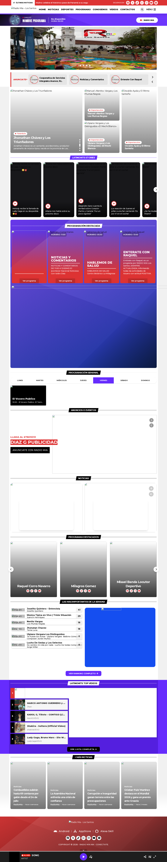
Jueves (83, 380)
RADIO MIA (149, 20)
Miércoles (62, 380)
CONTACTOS (127, 9)
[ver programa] (28, 396)
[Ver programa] (29, 257)
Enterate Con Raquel (90, 79)
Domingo (145, 380)
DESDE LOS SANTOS (25, 450)
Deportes (67, 9)
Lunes (20, 380)
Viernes (103, 380)
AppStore (85, 831)
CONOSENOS (100, 9)
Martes (39, 380)
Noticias (53, 9)
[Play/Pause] (83, 856)
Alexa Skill (107, 831)
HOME (42, 9)
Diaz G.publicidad (130, 79)
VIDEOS (114, 9)
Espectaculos (97, 110)
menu (149, 9)
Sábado (124, 380)
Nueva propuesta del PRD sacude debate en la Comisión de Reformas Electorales (75, 3)
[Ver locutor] (33, 569)
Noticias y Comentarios (51, 79)
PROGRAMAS (83, 9)
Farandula (21, 138)
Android (64, 831)
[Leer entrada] (46, 121)
